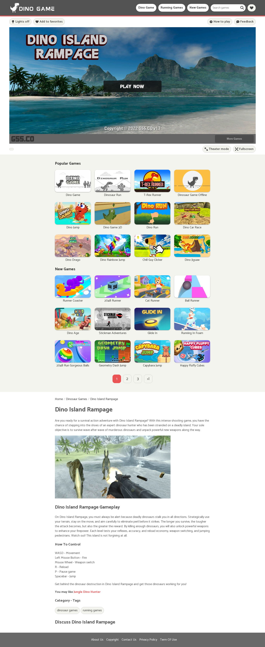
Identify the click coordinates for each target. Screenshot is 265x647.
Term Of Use (168, 639)
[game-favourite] (252, 7)
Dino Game (146, 7)
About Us (97, 639)
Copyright (112, 639)
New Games (198, 7)
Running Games (172, 7)
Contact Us (129, 639)
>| (148, 379)
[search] (242, 7)
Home (59, 399)
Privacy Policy (148, 639)
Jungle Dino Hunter (87, 592)
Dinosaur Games (76, 399)
